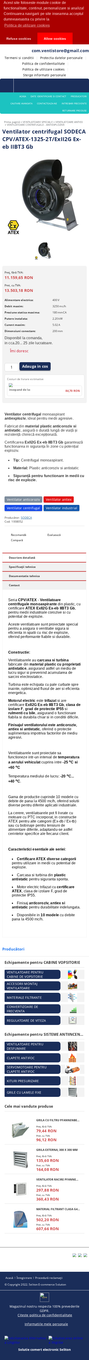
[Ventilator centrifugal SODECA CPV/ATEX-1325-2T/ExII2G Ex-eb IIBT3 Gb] (44, 236)
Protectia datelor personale (61, 58)
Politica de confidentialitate (43, 63)
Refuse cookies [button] (18, 38)
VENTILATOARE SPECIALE (37, 122)
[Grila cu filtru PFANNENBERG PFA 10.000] (20, 1130)
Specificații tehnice (22, 567)
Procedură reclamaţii (48, 1278)
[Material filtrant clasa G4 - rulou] (20, 1219)
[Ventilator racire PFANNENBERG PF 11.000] (20, 1189)
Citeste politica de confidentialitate (45, 1315)
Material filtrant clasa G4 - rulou (58, 1209)
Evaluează (54, 535)
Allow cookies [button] (55, 38)
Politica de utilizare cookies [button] (27, 25)
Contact (14, 585)
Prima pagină (12, 122)
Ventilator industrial (61, 508)
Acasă (9, 1278)
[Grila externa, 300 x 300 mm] (20, 1159)
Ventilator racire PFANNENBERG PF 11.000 (58, 1179)
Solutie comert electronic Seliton (44, 1349)
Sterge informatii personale (44, 75)
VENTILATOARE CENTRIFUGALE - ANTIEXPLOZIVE (36, 124)
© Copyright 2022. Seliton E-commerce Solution (35, 1284)
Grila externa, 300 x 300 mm (57, 1150)
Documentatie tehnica (24, 576)
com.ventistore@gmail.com (60, 50)
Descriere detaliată (22, 558)
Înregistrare (24, 1278)
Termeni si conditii (19, 58)
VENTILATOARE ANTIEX (69, 122)
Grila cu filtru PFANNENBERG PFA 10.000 (58, 1120)
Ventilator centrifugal (23, 508)
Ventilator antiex (58, 499)
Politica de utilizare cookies (43, 69)
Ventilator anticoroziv (23, 499)
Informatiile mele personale (46, 1324)
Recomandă (18, 535)
